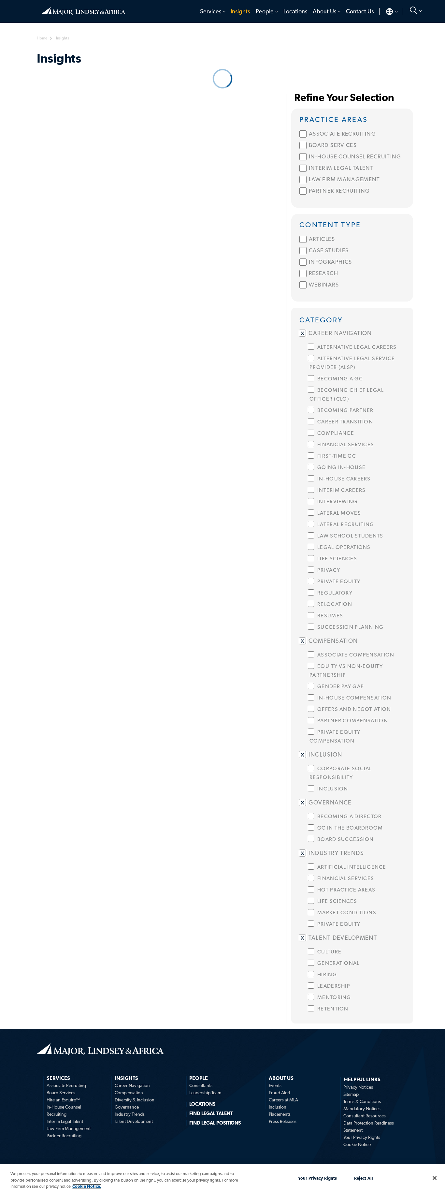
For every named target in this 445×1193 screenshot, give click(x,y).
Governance (127, 1107)
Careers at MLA (283, 1099)
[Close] (434, 1178)
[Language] (387, 11)
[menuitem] (212, 11)
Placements (280, 1114)
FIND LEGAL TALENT (211, 1113)
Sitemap (351, 1094)
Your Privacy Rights (361, 1137)
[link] (352, 118)
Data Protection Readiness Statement (368, 1126)
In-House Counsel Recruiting (64, 1110)
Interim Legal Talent (65, 1121)
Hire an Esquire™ (63, 1099)
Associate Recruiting (66, 1085)
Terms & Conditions (362, 1101)
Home (83, 8)
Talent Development (134, 1121)
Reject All (363, 1177)
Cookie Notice (357, 1144)
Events (275, 1085)
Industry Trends (130, 1114)
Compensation (129, 1092)
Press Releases (282, 1121)
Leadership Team (205, 1092)
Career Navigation (132, 1085)
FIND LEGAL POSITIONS (215, 1123)
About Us (324, 11)
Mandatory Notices (361, 1108)
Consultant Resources (364, 1115)
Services (210, 11)
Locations (295, 11)
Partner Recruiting (64, 1135)
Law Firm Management (69, 1128)
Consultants (200, 1085)
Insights (240, 11)
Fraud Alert (279, 1092)
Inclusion (277, 1107)
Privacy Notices (358, 1087)
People (265, 11)
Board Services (61, 1092)
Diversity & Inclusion (134, 1099)
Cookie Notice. (86, 1186)
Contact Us (360, 11)
